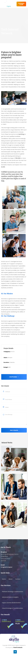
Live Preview (13, 377)
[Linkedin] (15, 651)
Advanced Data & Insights (10, 597)
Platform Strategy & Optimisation (12, 591)
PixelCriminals (17, 647)
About (10, 579)
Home (4, 579)
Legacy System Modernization (11, 602)
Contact (17, 579)
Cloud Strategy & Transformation (12, 608)
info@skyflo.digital (6, 567)
